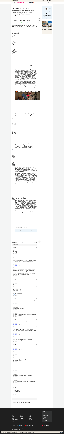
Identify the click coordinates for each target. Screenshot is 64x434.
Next (51, 18)
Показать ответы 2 (15, 349)
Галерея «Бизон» (30, 419)
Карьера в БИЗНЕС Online (15, 419)
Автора (22, 242)
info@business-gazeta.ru (45, 415)
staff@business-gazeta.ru (45, 420)
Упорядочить (35, 242)
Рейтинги (30, 415)
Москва (45, 0)
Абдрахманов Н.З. (16, 286)
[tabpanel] (47, 12)
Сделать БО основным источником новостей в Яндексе (26, 230)
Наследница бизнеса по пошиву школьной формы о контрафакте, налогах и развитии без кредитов (46, 16)
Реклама (21, 418)
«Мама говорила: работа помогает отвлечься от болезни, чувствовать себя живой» (47, 12)
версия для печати (35, 237)
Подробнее (33, 432)
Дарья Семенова (48, 8)
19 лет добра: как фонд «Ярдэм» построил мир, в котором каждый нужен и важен (46, 29)
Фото (20, 415)
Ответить (19, 254)
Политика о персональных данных (32, 428)
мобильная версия (31, 425)
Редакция (13, 418)
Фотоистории (21, 416)
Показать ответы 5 (15, 254)
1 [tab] (46, 18)
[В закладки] (39, 21)
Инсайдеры (30, 416)
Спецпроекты (30, 418)
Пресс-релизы (13, 416)
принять (61, 432)
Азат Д (15, 364)
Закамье (15, 2)
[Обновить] (39, 241)
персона (43, 6)
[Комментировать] (39, 19)
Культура (13, 6)
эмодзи (15, 253)
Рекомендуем (44, 27)
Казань (41, 0)
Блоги (12, 415)
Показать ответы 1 (15, 265)
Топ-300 (29, 420)
